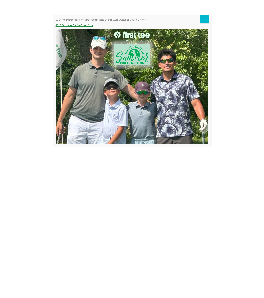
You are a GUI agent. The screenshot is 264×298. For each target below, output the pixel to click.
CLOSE (204, 19)
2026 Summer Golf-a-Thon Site (74, 25)
